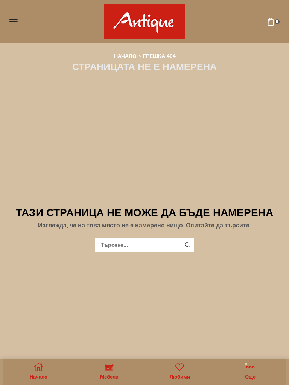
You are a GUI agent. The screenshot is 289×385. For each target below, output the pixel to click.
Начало (125, 56)
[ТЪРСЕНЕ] (187, 245)
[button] (13, 22)
